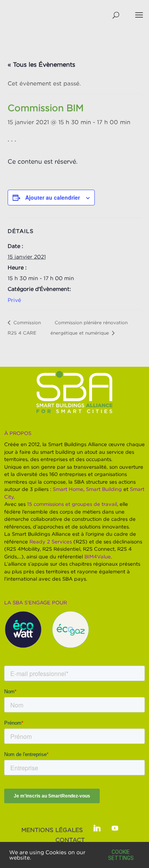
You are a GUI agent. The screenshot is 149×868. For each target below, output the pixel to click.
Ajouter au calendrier (52, 197)
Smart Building (104, 489)
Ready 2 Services (50, 541)
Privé (14, 300)
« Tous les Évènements (41, 64)
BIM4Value (97, 556)
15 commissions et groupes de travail (72, 504)
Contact (70, 840)
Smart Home (68, 489)
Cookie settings (121, 855)
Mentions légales (52, 830)
